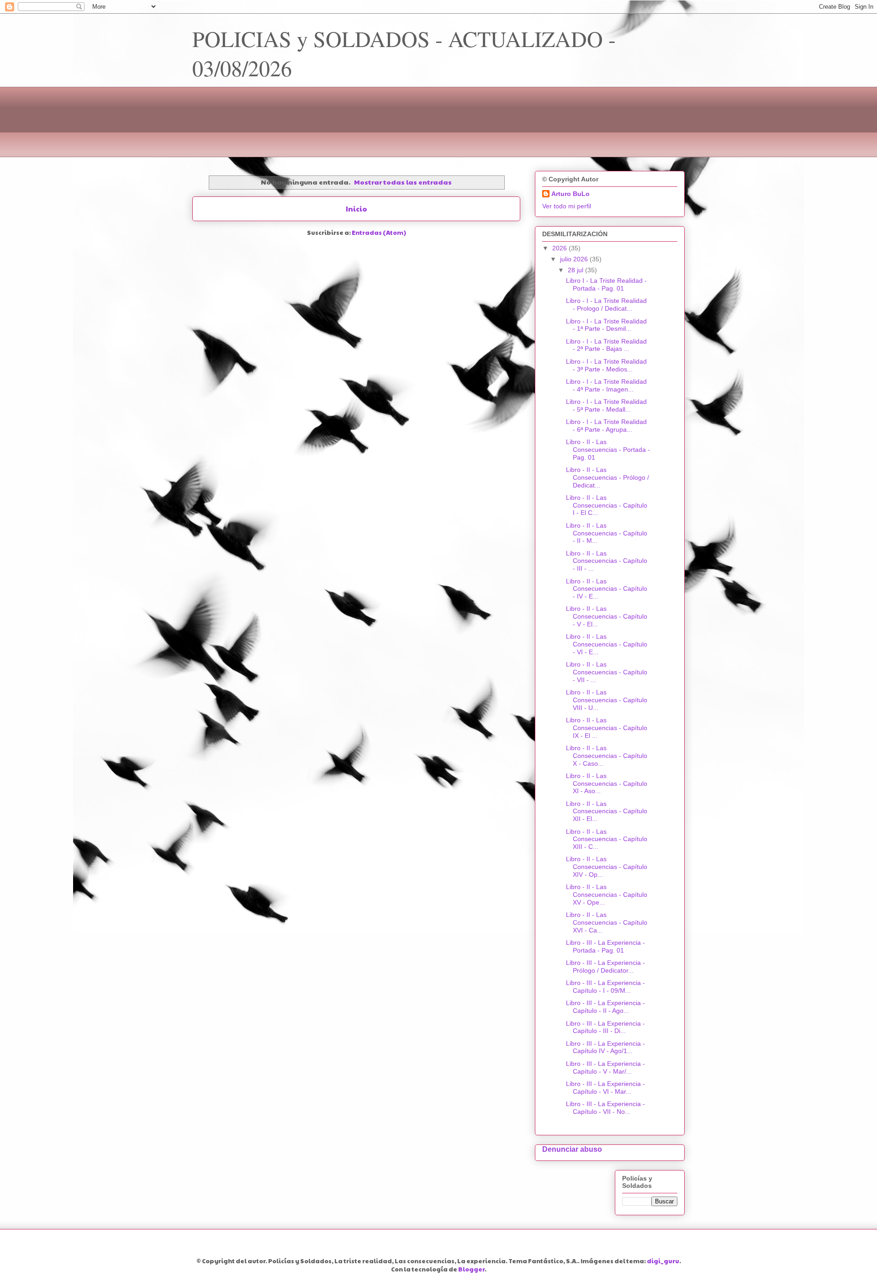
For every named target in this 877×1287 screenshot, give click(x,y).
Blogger (471, 1269)
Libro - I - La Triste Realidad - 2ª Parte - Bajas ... (606, 345)
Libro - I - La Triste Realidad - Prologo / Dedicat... (606, 304)
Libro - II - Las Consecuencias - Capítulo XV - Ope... (606, 894)
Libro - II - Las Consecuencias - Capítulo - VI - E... (606, 644)
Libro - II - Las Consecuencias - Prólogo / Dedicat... (607, 477)
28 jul (576, 270)
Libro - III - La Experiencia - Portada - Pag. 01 (605, 946)
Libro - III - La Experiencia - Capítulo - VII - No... (605, 1107)
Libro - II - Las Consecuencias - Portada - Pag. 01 (608, 449)
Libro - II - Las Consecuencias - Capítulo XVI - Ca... (606, 922)
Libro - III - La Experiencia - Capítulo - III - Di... (605, 1027)
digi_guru (663, 1261)
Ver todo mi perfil (566, 206)
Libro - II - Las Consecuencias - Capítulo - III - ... (606, 561)
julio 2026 (575, 259)
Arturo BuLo (570, 193)
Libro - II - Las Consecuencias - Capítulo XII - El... (606, 811)
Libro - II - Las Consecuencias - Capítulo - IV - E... (606, 588)
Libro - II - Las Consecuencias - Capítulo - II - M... (606, 533)
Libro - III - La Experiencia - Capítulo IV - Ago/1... (605, 1047)
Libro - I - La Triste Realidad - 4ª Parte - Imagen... (606, 385)
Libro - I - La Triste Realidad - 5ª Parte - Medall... (606, 405)
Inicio (356, 208)
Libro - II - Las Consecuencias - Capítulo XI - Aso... (606, 783)
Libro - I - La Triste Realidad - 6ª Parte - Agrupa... (606, 425)
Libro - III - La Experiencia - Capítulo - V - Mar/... (605, 1067)
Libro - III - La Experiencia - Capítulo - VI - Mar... (605, 1087)
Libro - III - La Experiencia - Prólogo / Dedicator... (605, 966)
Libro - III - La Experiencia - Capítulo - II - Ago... (605, 1006)
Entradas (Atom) (379, 232)
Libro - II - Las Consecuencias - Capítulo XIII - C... (606, 839)
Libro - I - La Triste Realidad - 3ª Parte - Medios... (606, 365)
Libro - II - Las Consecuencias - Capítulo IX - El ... (606, 727)
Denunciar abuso (572, 1149)
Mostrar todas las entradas (403, 181)
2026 (560, 248)
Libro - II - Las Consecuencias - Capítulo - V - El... (606, 616)
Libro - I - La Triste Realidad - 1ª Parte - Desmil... (606, 325)
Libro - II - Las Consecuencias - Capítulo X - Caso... (606, 755)
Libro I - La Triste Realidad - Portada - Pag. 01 (606, 284)
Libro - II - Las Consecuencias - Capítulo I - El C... (606, 505)
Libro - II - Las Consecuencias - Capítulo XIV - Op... (606, 866)
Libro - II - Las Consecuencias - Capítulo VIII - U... (606, 700)
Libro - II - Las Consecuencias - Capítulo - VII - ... (606, 672)
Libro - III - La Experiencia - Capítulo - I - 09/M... (605, 986)
